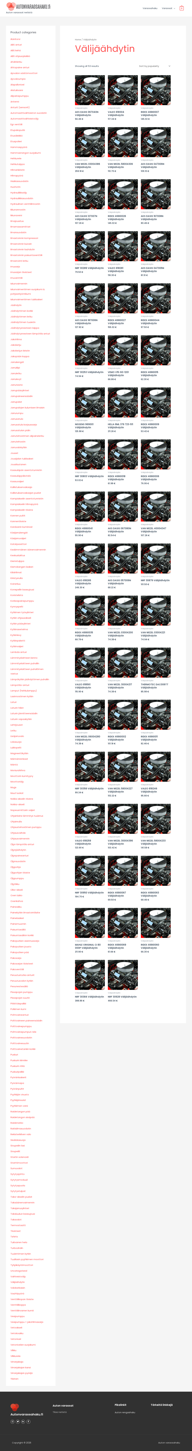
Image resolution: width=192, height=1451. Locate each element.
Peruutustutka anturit (22, 975)
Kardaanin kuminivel (21, 526)
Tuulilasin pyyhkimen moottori (27, 1259)
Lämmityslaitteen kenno (24, 657)
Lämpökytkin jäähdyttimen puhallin (29, 679)
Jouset (14, 453)
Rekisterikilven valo (20, 1134)
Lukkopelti (15, 747)
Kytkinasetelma (19, 629)
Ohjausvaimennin (20, 838)
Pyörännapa (17, 1083)
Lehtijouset (16, 724)
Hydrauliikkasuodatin (21, 198)
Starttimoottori (19, 1162)
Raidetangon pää (20, 1111)
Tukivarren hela (18, 1242)
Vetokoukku (16, 1333)
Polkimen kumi (18, 1009)
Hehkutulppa (17, 164)
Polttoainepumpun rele (23, 1031)
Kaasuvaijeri (17, 481)
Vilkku (13, 1350)
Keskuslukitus (17, 555)
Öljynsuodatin (18, 861)
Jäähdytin (16, 305)
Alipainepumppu (19, 95)
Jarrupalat (16, 401)
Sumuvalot (16, 1168)
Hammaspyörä (18, 147)
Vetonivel (15, 1339)
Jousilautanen (18, 464)
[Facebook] (28, 1422)
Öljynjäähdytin (18, 849)
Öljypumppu (17, 878)
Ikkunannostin (18, 209)
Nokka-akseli (17, 804)
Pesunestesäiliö (19, 986)
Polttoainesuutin (19, 1043)
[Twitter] (18, 1422)
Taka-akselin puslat (21, 1196)
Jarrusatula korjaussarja (23, 424)
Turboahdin (16, 1248)
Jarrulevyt (15, 379)
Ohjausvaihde (18, 832)
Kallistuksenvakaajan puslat (25, 492)
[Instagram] (12, 1422)
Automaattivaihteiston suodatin (28, 112)
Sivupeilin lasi (17, 1145)
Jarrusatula (16, 418)
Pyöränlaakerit (18, 1077)
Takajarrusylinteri (19, 1208)
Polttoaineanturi (19, 1014)
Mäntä (14, 764)
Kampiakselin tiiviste (21, 509)
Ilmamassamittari (20, 226)
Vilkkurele (15, 1356)
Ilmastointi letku (19, 260)
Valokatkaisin (17, 1287)
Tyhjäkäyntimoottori (21, 1265)
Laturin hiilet (17, 707)
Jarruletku (15, 373)
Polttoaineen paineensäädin (26, 1020)
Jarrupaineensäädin (21, 396)
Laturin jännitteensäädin (24, 713)
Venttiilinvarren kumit (22, 1310)
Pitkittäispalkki (18, 1003)
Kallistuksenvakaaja (21, 487)
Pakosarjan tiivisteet (21, 963)
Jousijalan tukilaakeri (21, 458)
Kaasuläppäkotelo (20, 475)
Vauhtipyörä (17, 1293)
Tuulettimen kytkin (20, 1253)
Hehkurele (15, 158)
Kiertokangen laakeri (21, 566)
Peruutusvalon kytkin (21, 980)
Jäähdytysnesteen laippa (24, 327)
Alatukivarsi (16, 90)
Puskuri (14, 1054)
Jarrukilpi (15, 367)
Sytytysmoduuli (19, 1179)
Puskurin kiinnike (19, 1060)
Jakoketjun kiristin (20, 350)
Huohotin (15, 186)
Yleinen (14, 1378)
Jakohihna (16, 339)
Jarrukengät (17, 362)
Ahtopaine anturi (19, 67)
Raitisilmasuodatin (20, 1128)
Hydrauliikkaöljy (18, 192)
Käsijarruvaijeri (18, 538)
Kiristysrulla (16, 578)
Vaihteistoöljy (18, 1276)
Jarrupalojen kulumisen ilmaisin (27, 407)
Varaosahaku (150, 8)
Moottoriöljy (17, 781)
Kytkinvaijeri (16, 646)
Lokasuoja (15, 741)
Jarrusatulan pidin (20, 430)
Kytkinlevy (15, 635)
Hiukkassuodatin (19, 181)
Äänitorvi (15, 39)
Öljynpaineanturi (19, 855)
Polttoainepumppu (21, 1026)
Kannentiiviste (18, 521)
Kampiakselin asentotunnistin (26, 498)
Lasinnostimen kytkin (21, 696)
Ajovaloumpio (18, 78)
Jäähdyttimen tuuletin (23, 322)
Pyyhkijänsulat (18, 1100)
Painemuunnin (18, 923)
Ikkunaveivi (16, 215)
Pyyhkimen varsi (19, 1105)
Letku (13, 730)
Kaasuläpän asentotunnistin (26, 470)
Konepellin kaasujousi (22, 589)
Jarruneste (16, 384)
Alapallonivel (17, 84)
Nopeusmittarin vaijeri (22, 810)
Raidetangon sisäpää (22, 1117)
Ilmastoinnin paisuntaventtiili (26, 255)
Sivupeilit (15, 1151)
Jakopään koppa (19, 356)
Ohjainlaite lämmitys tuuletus (26, 815)
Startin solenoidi (19, 1157)
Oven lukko (16, 895)
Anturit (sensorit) (20, 107)
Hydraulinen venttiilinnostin (25, 203)
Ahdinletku (16, 61)
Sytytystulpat (18, 1191)
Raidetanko (16, 1122)
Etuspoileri (16, 141)
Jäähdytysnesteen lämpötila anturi (30, 333)
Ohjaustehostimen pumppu (25, 827)
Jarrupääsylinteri (19, 390)
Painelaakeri (17, 918)
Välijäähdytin (17, 1282)
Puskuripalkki (17, 1071)
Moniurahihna (17, 770)
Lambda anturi (18, 652)
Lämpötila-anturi (19, 685)
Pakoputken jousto (20, 946)
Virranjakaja (16, 1361)
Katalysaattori (18, 544)
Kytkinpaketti (17, 640)
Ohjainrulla (16, 821)
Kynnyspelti (16, 606)
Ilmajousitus (17, 221)
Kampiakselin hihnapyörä (24, 504)
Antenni (14, 101)
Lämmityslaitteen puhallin (24, 663)
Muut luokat (17, 793)
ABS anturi (16, 44)
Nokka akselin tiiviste (21, 798)
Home (78, 39)
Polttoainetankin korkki (22, 1049)
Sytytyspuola (17, 1185)
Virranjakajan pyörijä (21, 1373)
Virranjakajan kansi (20, 1367)
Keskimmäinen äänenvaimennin (28, 549)
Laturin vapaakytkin (21, 719)
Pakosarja (15, 958)
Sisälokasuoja (18, 1140)
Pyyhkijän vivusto (19, 1094)
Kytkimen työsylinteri (21, 612)
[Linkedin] (23, 1422)
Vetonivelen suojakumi (23, 1344)
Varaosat (167, 8)
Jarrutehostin (18, 441)
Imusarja (15, 266)
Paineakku (16, 906)
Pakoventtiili (17, 969)
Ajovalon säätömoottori (23, 73)
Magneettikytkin (19, 753)
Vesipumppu (17, 1316)
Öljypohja (15, 867)
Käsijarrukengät (19, 532)
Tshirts (14, 1236)
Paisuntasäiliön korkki (22, 935)
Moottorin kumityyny (21, 776)
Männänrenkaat (19, 758)
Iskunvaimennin (18, 283)
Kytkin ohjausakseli (20, 617)
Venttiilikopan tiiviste (22, 1299)
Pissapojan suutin (20, 997)
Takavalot (16, 1219)
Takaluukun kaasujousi (22, 1213)
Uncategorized (18, 1270)
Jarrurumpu (16, 413)
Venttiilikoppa (18, 1304)
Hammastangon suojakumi (25, 152)
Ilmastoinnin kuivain (21, 243)
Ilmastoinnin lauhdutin (22, 249)
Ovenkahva (16, 901)
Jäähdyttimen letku (21, 316)
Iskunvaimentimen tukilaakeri (26, 299)
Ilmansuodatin (18, 232)
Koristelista (16, 595)
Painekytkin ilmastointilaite (25, 912)
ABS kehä (15, 50)
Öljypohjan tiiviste (20, 872)
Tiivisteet (15, 1231)
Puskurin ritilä (17, 1066)
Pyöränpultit (17, 1088)
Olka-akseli (16, 889)
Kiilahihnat (16, 572)
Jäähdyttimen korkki (21, 310)
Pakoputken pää (19, 952)
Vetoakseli (16, 1327)
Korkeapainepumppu (22, 600)
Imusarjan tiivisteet (21, 272)
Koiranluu (15, 583)
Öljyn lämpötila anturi (22, 844)
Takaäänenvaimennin (22, 1202)
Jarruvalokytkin (18, 447)
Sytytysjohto (17, 1174)
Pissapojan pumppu (21, 992)
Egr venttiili (16, 124)
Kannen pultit (17, 515)
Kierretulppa (17, 561)
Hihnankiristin (17, 169)
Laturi (13, 702)
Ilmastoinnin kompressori (24, 238)
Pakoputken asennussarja (24, 940)
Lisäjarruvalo (17, 736)
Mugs (13, 787)
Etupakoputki (17, 130)
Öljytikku (14, 884)
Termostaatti (18, 1225)
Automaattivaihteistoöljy (24, 118)
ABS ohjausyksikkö (20, 56)
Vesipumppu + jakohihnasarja (26, 1322)
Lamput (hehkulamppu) (23, 690)
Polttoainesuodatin (21, 1037)
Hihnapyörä (16, 175)
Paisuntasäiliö (18, 929)
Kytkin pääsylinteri (20, 623)
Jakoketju (15, 344)
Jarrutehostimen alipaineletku (27, 435)
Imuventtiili (16, 277)
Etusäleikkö (16, 135)
